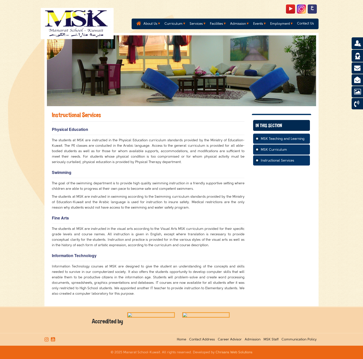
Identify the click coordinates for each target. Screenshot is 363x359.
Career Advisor (231, 339)
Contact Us (305, 23)
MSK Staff (272, 339)
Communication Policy (300, 339)
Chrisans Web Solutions (234, 352)
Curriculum (173, 23)
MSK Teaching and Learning (282, 139)
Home (182, 339)
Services (196, 23)
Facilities (216, 23)
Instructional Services (277, 160)
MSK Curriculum (274, 149)
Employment (280, 23)
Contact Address (203, 339)
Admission (238, 23)
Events (258, 23)
